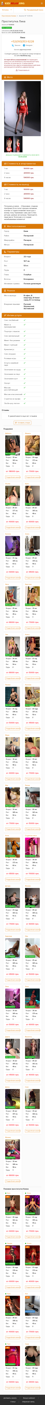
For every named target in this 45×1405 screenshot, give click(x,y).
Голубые (27, 274)
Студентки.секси (31, 835)
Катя (8, 1193)
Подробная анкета (13, 477)
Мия (6, 785)
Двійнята (8, 433)
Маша (7, 735)
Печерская (28, 245)
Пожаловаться (23, 70)
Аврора (9, 1243)
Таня (8, 1344)
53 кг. (26, 265)
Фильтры (5, 10)
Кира (8, 1294)
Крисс (27, 484)
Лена (7, 986)
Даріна (7, 1037)
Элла (28, 1193)
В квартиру (28, 296)
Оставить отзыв (24, 423)
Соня (26, 1087)
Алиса (27, 634)
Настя (27, 735)
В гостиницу (34, 300)
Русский (27, 304)
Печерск (27, 240)
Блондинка (29, 279)
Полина (7, 685)
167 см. (27, 261)
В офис (27, 295)
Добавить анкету (9, 1398)
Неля (7, 584)
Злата (27, 534)
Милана (8, 1137)
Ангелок (8, 534)
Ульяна (7, 484)
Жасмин (28, 886)
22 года (27, 256)
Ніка (26, 936)
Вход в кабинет (29, 1398)
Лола (27, 986)
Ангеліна (28, 685)
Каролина (8, 936)
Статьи (12, 1402)
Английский (29, 308)
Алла (7, 835)
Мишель (28, 433)
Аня (26, 1294)
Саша (27, 1344)
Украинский (29, 306)
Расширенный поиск (35, 10)
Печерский (28, 236)
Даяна (7, 1087)
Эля (6, 634)
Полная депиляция (32, 283)
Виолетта (28, 1037)
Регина (27, 785)
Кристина (28, 584)
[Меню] (42, 3)
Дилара (7, 886)
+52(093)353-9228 (22, 41)
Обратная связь (28, 1402)
